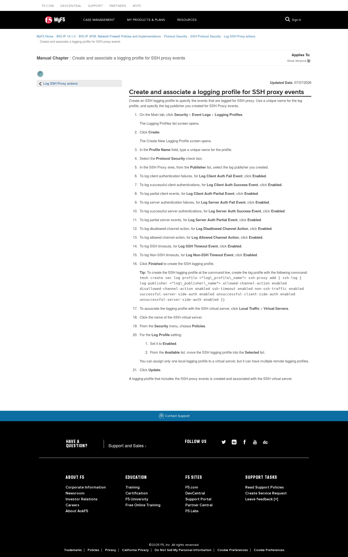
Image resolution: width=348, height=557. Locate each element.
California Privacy (135, 550)
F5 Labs (192, 511)
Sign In (296, 20)
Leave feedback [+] (261, 499)
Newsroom (75, 493)
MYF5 (137, 6)
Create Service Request (266, 493)
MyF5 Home (45, 36)
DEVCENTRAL (71, 6)
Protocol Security (175, 36)
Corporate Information (86, 487)
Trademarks (73, 550)
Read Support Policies (264, 487)
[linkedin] (232, 441)
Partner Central (199, 505)
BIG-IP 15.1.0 (66, 36)
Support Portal (198, 499)
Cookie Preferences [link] (232, 550)
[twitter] (222, 441)
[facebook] (242, 441)
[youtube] (253, 441)
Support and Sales (127, 445)
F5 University (136, 499)
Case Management (99, 20)
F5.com (48, 6)
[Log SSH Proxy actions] (40, 83)
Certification (136, 493)
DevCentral (195, 493)
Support (96, 6)
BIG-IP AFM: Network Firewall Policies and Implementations (120, 36)
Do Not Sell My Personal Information (183, 550)
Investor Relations (82, 499)
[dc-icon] (263, 441)
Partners (118, 6)
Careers (72, 505)
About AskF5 (77, 511)
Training (132, 487)
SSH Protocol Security (205, 36)
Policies (93, 550)
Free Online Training (143, 505)
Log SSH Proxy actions (239, 36)
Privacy (110, 550)
